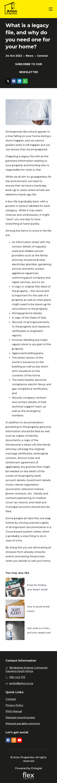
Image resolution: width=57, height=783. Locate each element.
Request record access (20, 717)
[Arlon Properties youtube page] (19, 740)
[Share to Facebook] (13, 81)
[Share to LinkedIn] (19, 81)
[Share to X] (8, 81)
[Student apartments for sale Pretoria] (10, 9)
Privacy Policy (14, 705)
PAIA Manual (14, 711)
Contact (11, 699)
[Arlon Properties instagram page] (13, 740)
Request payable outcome (23, 723)
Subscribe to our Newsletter (28, 68)
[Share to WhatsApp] (25, 81)
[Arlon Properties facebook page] (8, 740)
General (42, 55)
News (29, 55)
